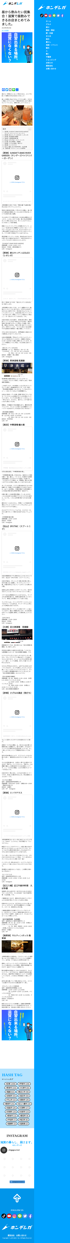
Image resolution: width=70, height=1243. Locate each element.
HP (7, 421)
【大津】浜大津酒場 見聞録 (12, 141)
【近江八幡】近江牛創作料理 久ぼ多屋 (15, 147)
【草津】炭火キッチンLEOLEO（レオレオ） (16, 135)
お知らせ (49, 63)
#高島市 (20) (11, 1108)
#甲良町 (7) (11, 1120)
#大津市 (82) (24, 1088)
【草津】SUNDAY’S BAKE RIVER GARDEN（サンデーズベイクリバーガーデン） (16, 132)
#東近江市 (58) (23, 1092)
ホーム (48, 21)
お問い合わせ (21, 1235)
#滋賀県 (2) (23, 1124)
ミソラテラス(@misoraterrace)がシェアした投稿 (17, 836)
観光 (47, 48)
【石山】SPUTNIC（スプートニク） (14, 140)
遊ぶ (47, 27)
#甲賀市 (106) (24, 1084)
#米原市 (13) (24, 1112)
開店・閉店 (50, 30)
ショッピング (51, 60)
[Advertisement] (17, 75)
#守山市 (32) (11, 1100)
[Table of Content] (29, 129)
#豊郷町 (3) (11, 1124)
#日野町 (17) (24, 1108)
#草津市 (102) (11, 1088)
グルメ (48, 24)
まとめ (48, 36)
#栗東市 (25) (9, 1104)
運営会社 (11, 1235)
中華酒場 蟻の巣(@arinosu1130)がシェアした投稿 (17, 468)
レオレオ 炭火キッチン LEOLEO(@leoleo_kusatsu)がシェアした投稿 (22, 298)
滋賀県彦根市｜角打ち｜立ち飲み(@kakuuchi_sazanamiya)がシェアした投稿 (24, 736)
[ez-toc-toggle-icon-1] (29, 129)
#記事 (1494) (10, 1084)
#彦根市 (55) (11, 1096)
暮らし (48, 42)
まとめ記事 (5, 30)
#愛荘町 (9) (24, 1116)
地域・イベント (52, 45)
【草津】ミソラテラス (10, 145)
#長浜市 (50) (24, 1096)
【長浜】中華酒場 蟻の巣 (11, 138)
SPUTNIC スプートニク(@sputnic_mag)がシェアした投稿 (18, 572)
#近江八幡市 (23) (24, 1104)
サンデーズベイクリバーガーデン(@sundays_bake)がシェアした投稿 (22, 201)
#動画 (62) (10, 1092)
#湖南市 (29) (24, 1100)
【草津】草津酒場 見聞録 (11, 136)
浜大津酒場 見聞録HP (12, 689)
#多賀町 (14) (11, 1112)
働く (47, 54)
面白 (47, 39)
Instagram (9, 249)
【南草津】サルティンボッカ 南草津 (15, 148)
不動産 (48, 57)
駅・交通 (49, 33)
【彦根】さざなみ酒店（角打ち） (13, 143)
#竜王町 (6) (23, 1120)
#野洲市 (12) (11, 1116)
